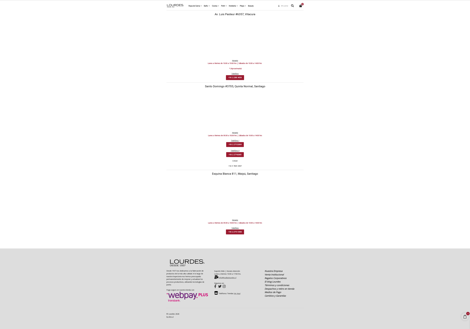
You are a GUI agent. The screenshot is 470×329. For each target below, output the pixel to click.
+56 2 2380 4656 (235, 77)
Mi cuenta (284, 6)
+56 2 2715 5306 (235, 232)
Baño (206, 6)
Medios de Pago (273, 292)
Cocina (214, 6)
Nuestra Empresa (273, 271)
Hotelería (232, 6)
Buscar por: (292, 6)
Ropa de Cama (194, 6)
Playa (242, 6)
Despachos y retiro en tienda (279, 288)
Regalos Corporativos (276, 278)
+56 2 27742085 (235, 154)
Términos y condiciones (277, 285)
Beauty (251, 6)
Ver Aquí (237, 293)
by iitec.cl (170, 317)
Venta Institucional (274, 274)
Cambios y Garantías (275, 295)
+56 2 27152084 (235, 144)
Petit (223, 6)
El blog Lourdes (273, 281)
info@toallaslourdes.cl (227, 277)
